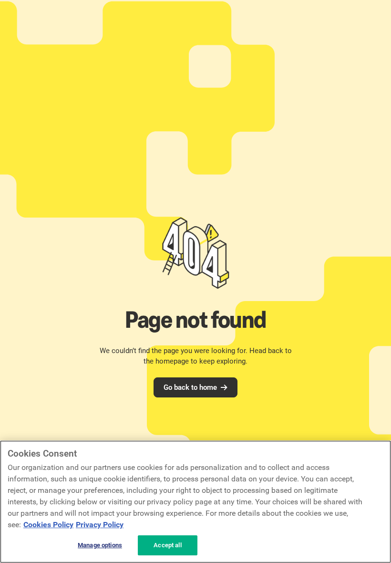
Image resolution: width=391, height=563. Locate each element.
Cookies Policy (48, 524)
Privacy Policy (99, 524)
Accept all (167, 545)
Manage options (100, 545)
